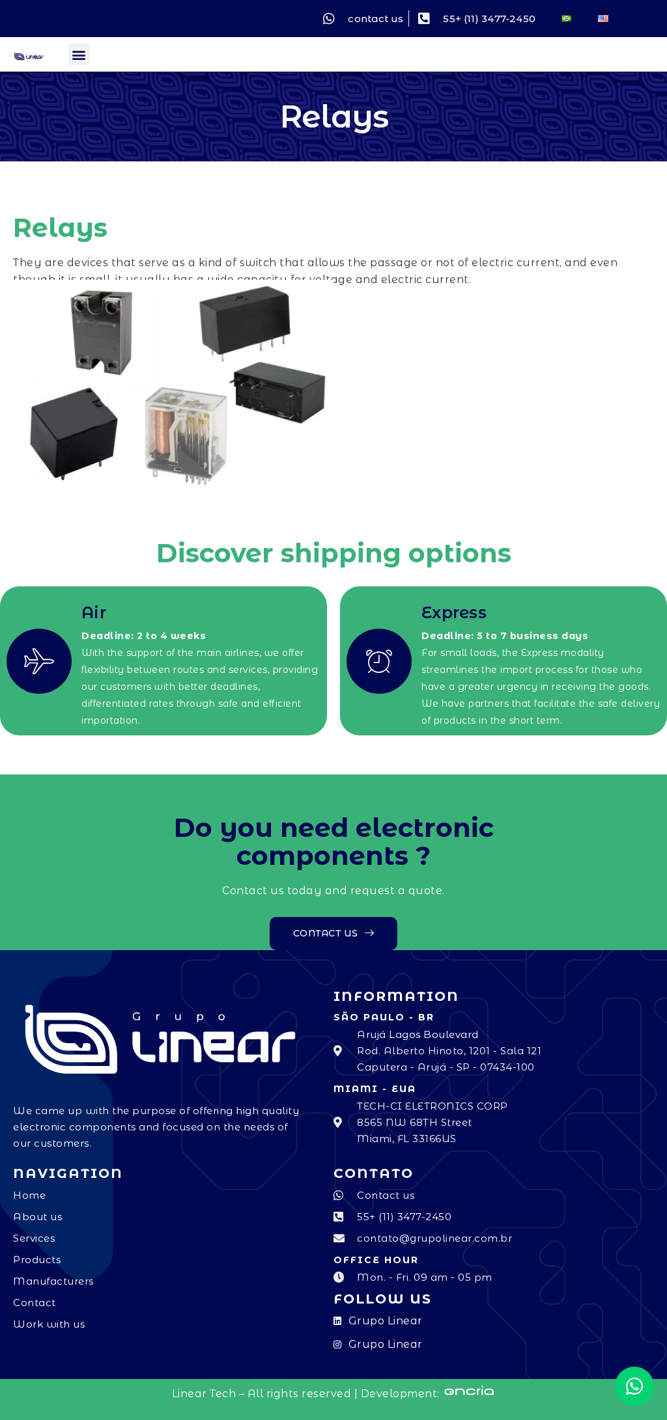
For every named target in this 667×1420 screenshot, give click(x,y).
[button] (79, 54)
